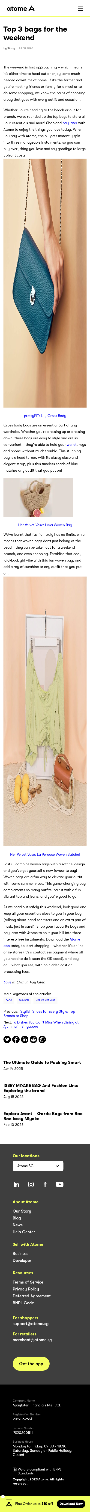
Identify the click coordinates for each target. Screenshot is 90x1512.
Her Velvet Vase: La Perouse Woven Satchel (45, 854)
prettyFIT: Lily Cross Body (45, 416)
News (18, 1225)
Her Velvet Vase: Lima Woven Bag (45, 525)
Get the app (31, 1363)
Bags (9, 1000)
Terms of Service (28, 1282)
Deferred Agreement (32, 1296)
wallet (72, 445)
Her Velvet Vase (45, 1000)
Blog (17, 1218)
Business (20, 1253)
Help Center (24, 1232)
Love (7, 982)
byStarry (9, 48)
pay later (70, 123)
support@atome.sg (31, 1323)
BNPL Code (23, 1303)
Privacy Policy (26, 1289)
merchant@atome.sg (32, 1339)
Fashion (24, 1000)
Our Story (22, 1211)
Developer (22, 1260)
